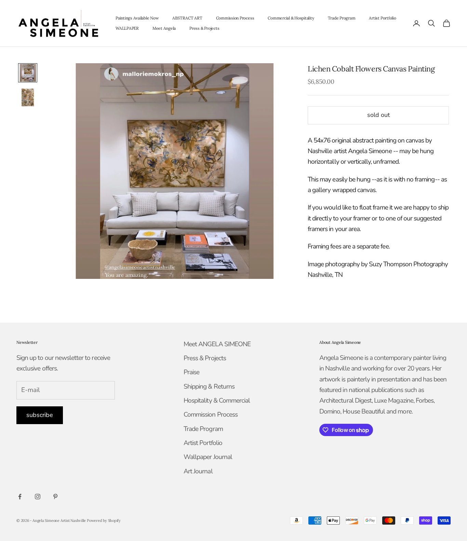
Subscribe (39, 415)
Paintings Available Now (137, 18)
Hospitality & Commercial (217, 400)
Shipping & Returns (209, 386)
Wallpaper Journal (208, 456)
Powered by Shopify (104, 520)
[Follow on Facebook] (19, 496)
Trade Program (342, 18)
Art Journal (198, 471)
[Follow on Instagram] (37, 496)
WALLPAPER (127, 28)
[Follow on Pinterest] (55, 496)
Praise (191, 372)
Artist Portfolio (382, 18)
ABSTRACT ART (187, 18)
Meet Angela (164, 28)
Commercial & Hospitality (291, 18)
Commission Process (235, 18)
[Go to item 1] (27, 72)
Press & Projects (204, 28)
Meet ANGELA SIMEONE (217, 344)
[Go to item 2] (27, 97)
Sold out (378, 115)
